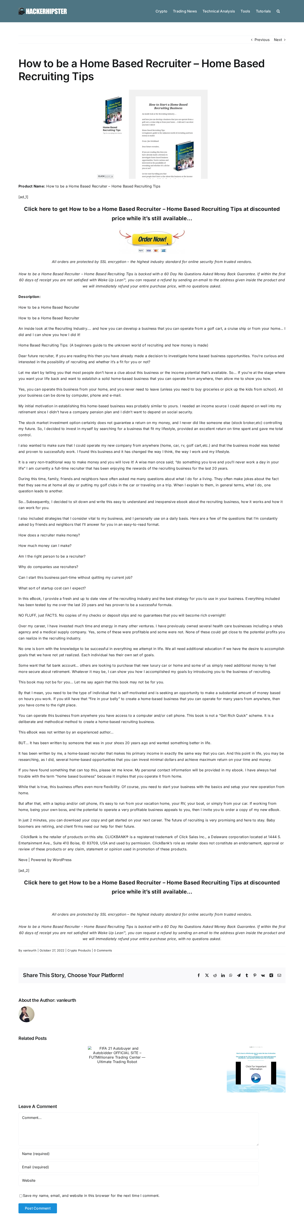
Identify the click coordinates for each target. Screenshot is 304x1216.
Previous (262, 39)
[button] (278, 10)
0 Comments (103, 950)
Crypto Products (79, 950)
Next (278, 39)
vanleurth (29, 950)
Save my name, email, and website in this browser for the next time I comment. (91, 1195)
